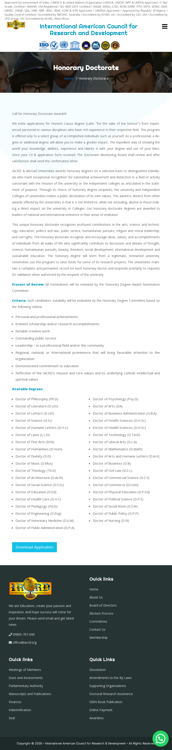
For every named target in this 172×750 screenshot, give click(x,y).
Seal (12, 718)
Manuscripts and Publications (30, 694)
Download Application (34, 547)
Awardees (96, 718)
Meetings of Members (25, 670)
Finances (15, 702)
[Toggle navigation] (164, 26)
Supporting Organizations (107, 686)
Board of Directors (103, 605)
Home (68, 78)
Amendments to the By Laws (110, 678)
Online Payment (100, 710)
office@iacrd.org (24, 642)
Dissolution (97, 670)
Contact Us (97, 629)
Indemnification (20, 710)
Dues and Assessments (26, 678)
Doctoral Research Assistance (111, 694)
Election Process (101, 613)
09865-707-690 (24, 634)
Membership (98, 637)
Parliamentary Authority (26, 686)
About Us (96, 597)
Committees (98, 621)
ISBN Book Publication (105, 702)
